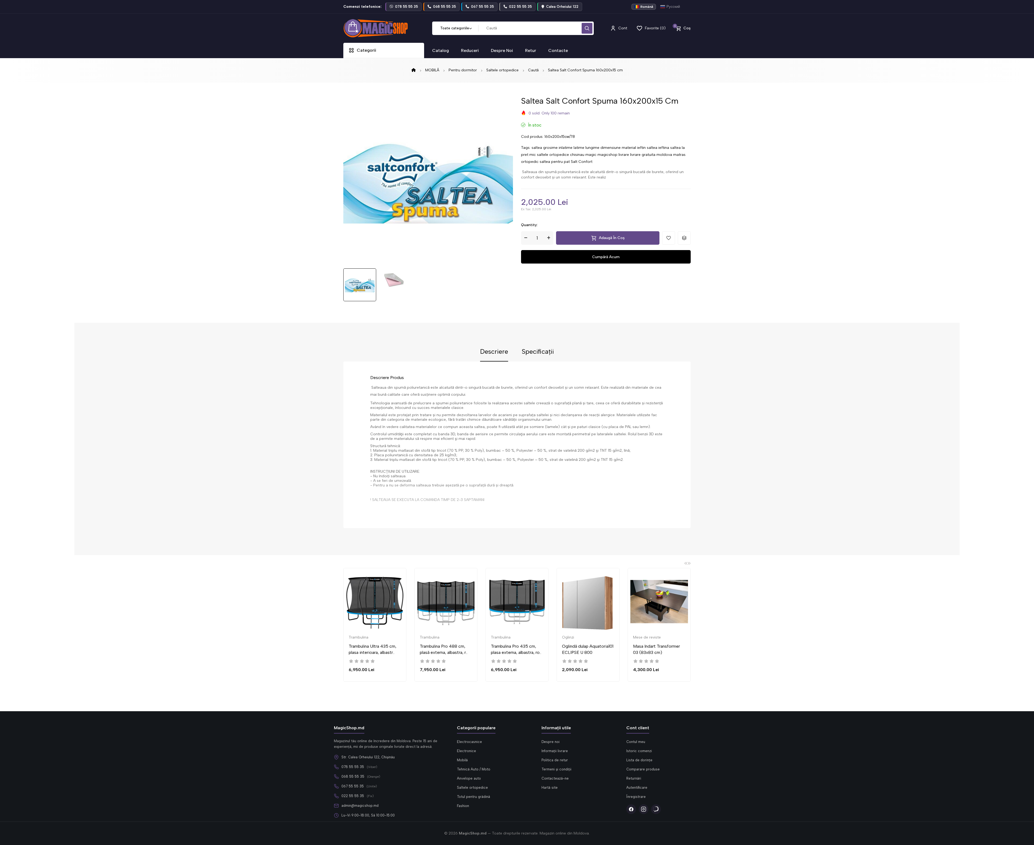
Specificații (538, 351)
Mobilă (462, 760)
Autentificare (636, 788)
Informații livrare (555, 751)
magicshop (607, 154)
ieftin (641, 147)
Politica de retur (555, 760)
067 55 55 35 (352, 786)
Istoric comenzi (639, 751)
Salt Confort (581, 161)
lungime (592, 147)
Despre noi (551, 742)
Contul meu (635, 742)
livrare (624, 154)
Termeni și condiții (556, 769)
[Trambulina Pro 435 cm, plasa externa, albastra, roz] (517, 601)
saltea (537, 147)
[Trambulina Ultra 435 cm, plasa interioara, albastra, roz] (375, 601)
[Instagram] (643, 809)
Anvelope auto (469, 778)
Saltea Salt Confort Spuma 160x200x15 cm (585, 70)
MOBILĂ (432, 70)
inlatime (565, 147)
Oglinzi (568, 637)
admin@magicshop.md (360, 806)
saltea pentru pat (555, 161)
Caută (533, 70)
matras (679, 154)
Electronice (466, 751)
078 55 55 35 (352, 767)
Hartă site (550, 788)
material (629, 147)
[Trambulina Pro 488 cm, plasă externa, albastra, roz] (446, 601)
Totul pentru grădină (473, 797)
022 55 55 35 (352, 796)
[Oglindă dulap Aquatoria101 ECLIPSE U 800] (588, 601)
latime (579, 147)
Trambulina (358, 637)
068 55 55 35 (352, 776)
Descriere (494, 351)
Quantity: (529, 225)
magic (590, 154)
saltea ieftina (658, 147)
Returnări (633, 778)
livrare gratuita (642, 154)
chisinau (577, 154)
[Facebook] (631, 809)
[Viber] (656, 809)
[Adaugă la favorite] (668, 238)
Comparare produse (643, 769)
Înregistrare (636, 797)
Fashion (463, 806)
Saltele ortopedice (502, 70)
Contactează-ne (555, 778)
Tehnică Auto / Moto (473, 769)
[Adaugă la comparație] (684, 238)
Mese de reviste (647, 637)
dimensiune (610, 147)
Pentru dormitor (463, 70)
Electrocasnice (469, 742)
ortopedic (530, 161)
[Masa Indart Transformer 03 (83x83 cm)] (659, 601)
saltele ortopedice (553, 154)
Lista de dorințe (639, 760)
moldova (664, 154)
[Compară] (409, 593)
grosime (550, 147)
